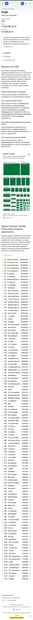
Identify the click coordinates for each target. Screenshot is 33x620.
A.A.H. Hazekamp (18, 116)
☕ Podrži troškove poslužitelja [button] (16, 617)
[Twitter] (16, 609)
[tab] (16, 53)
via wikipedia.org (8, 46)
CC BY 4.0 (17, 606)
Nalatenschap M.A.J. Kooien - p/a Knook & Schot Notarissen (15, 106)
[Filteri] (30, 616)
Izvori (3, 600)
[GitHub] (19, 609)
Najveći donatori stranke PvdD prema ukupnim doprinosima (13, 229)
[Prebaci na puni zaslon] (28, 154)
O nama (16, 615)
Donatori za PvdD (10, 66)
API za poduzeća (8, 612)
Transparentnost (11, 600)
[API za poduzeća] (22, 3)
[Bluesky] (13, 609)
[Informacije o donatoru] (30, 259)
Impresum (16, 612)
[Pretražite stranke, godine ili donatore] (30, 3)
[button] (14, 259)
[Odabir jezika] (26, 3)
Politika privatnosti (25, 612)
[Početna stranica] (6, 3)
